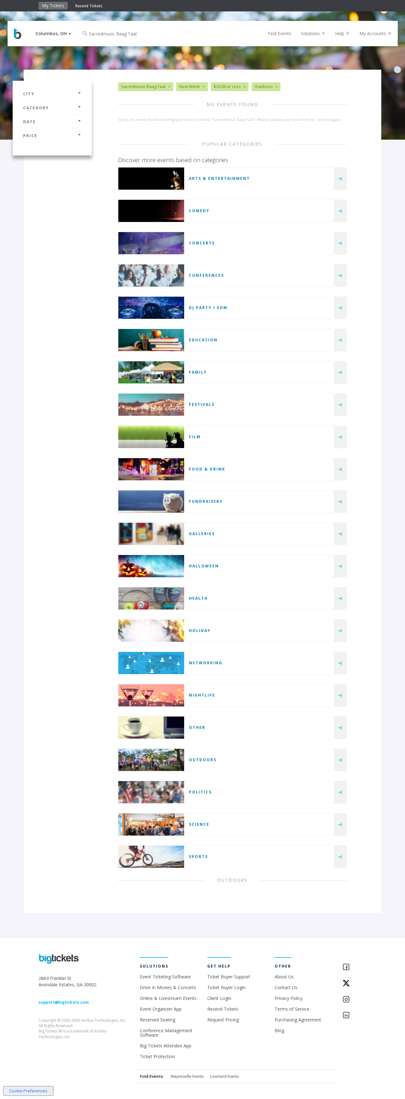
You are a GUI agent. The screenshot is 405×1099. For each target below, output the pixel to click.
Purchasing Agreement (298, 1020)
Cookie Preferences (28, 1091)
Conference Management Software (166, 1032)
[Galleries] (151, 534)
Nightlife (202, 695)
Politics (200, 792)
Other (197, 727)
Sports (198, 856)
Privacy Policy (288, 998)
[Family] (151, 372)
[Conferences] (151, 275)
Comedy (199, 210)
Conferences (206, 275)
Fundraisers (205, 501)
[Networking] (151, 663)
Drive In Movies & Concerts (168, 987)
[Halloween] (151, 566)
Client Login (219, 998)
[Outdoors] (151, 760)
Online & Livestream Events (168, 998)
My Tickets (53, 6)
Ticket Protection (157, 1056)
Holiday (200, 630)
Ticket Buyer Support (228, 977)
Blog (279, 1030)
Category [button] (36, 108)
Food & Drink (207, 469)
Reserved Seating (157, 1020)
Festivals (202, 404)
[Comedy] (151, 211)
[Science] (151, 824)
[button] (53, 33)
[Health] (151, 598)
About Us (284, 977)
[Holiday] (151, 631)
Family (198, 372)
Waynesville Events (187, 1076)
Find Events (279, 33)
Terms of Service (292, 1009)
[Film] (151, 437)
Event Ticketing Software (165, 977)
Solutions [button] (311, 33)
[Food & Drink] (151, 469)
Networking (205, 663)
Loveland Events (224, 1076)
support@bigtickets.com (64, 1002)
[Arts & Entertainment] (151, 178)
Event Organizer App (161, 1009)
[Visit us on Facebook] (354, 967)
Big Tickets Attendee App (165, 1046)
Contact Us (286, 987)
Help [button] (340, 33)
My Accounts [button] (373, 33)
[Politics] (151, 792)
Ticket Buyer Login (226, 987)
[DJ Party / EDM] (151, 308)
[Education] (151, 340)
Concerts (202, 243)
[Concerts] (151, 243)
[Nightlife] (151, 695)
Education (203, 340)
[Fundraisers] (151, 501)
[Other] (151, 728)
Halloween (204, 566)
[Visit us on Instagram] (354, 1000)
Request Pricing (223, 1020)
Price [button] (30, 135)
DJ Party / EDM (208, 307)
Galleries (202, 533)
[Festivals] (151, 405)
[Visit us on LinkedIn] (354, 1016)
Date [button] (29, 121)
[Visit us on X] (354, 983)
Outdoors (202, 759)
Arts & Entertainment (219, 178)
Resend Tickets (89, 6)
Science (199, 824)
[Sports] (151, 857)
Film (195, 436)
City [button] (28, 94)
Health (198, 598)
